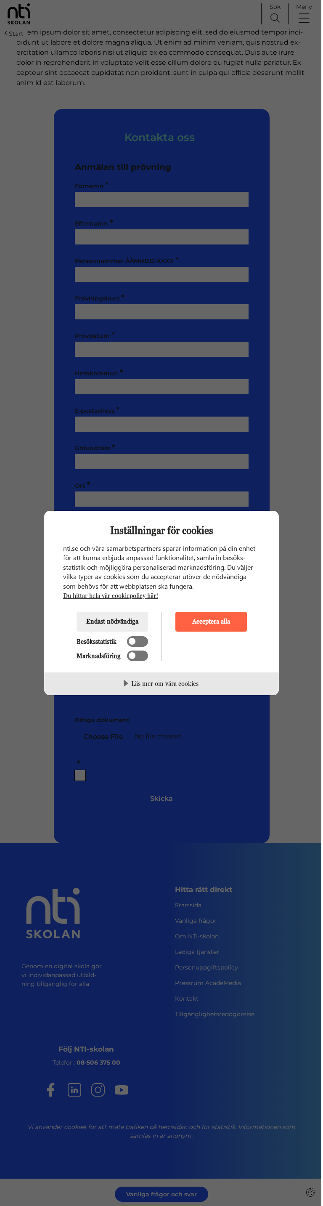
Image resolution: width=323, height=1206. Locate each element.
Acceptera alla (211, 621)
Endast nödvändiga (112, 621)
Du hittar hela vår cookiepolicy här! (110, 595)
